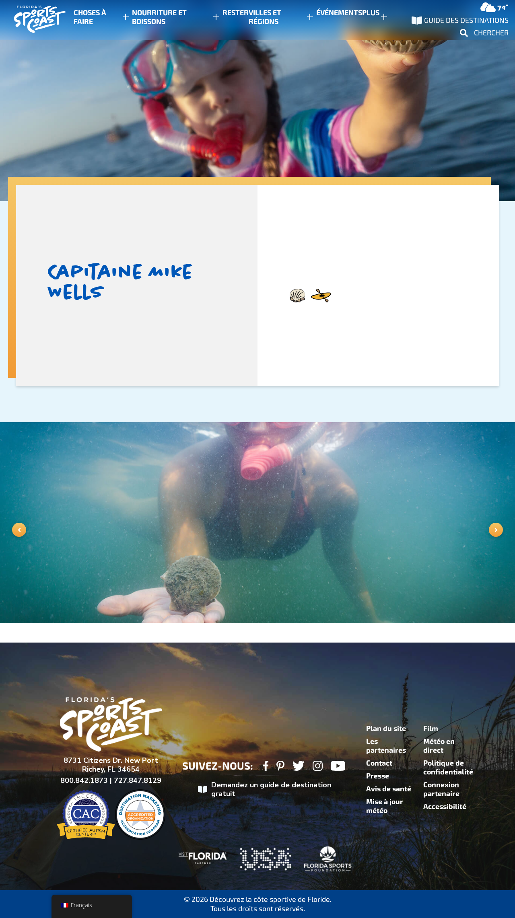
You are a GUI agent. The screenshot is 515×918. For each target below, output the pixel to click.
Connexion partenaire (441, 789)
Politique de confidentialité (448, 767)
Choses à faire (90, 17)
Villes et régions (265, 17)
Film (430, 728)
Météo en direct (439, 746)
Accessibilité (444, 806)
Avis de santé (388, 789)
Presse (377, 776)
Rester (235, 12)
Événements (339, 12)
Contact (379, 763)
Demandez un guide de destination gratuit (271, 789)
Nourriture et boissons (159, 17)
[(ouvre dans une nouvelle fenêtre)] (265, 767)
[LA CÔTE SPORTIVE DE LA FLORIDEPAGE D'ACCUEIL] (32, 20)
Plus (370, 12)
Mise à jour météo (384, 806)
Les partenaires (386, 746)
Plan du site (386, 728)
